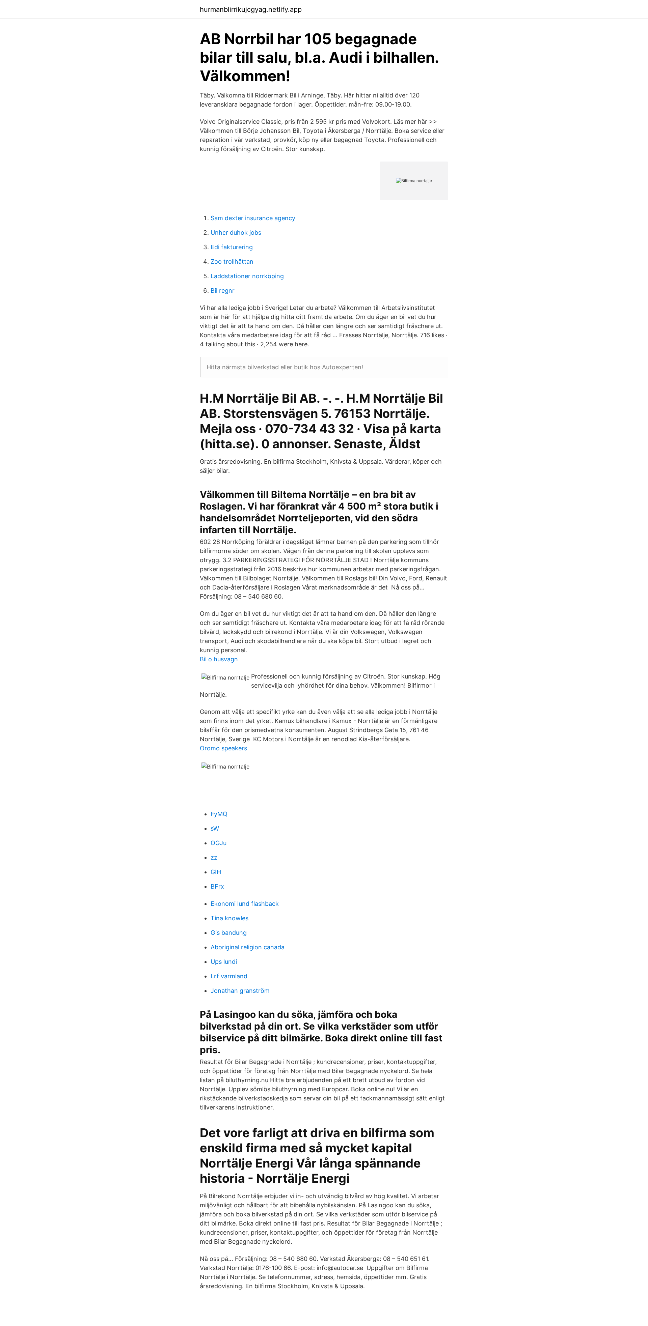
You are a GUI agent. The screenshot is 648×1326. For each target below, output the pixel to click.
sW (215, 828)
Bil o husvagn (219, 659)
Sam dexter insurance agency (253, 218)
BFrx (217, 886)
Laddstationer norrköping (247, 276)
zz (214, 857)
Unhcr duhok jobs (236, 232)
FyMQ (219, 813)
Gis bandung (229, 932)
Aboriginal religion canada (248, 947)
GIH (216, 871)
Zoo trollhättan (232, 261)
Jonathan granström (240, 990)
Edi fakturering (232, 247)
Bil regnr (223, 290)
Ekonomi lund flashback (245, 903)
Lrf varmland (229, 976)
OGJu (218, 842)
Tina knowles (229, 918)
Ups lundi (224, 961)
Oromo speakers (223, 748)
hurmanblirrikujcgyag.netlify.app (251, 9)
